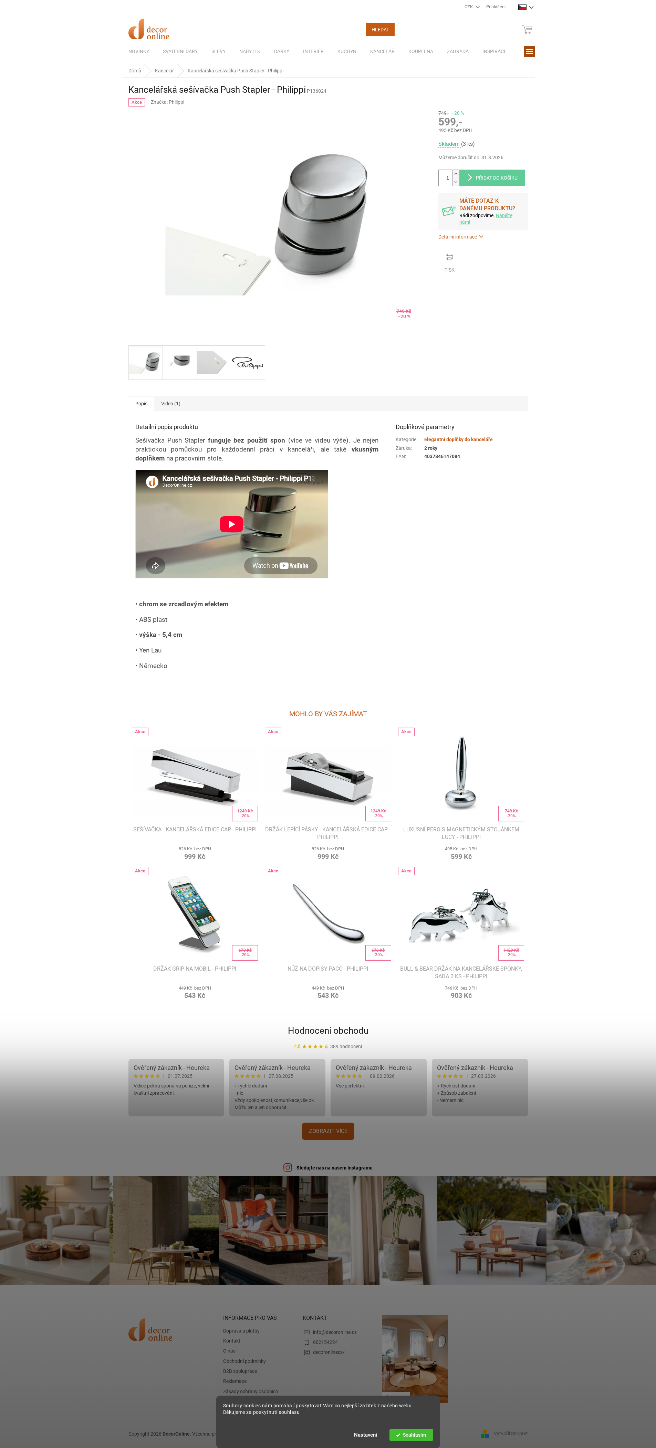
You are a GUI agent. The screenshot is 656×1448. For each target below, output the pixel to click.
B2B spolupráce (240, 1371)
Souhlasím (414, 1435)
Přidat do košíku (497, 178)
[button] (195, 852)
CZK (469, 6)
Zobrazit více (328, 1131)
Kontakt (231, 1341)
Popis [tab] (141, 403)
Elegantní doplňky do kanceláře (458, 439)
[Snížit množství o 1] (455, 182)
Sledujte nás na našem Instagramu (334, 1168)
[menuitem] (139, 51)
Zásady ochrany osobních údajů (250, 1395)
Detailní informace (457, 237)
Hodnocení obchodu (328, 1030)
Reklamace (235, 1381)
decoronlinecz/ (329, 1352)
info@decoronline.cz (335, 1332)
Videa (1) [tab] (170, 403)
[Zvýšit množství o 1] (455, 174)
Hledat (380, 29)
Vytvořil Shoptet (511, 1433)
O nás (229, 1351)
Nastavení (365, 1435)
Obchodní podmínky (244, 1361)
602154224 (325, 1342)
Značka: (167, 102)
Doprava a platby (241, 1331)
